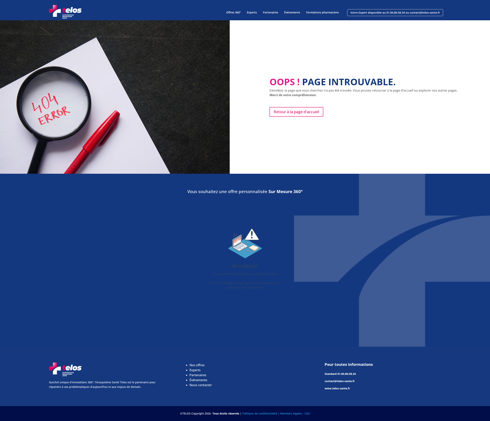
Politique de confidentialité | (261, 413)
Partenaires (270, 12)
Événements (292, 12)
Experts (252, 12)
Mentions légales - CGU (295, 413)
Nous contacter (200, 385)
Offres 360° (233, 12)
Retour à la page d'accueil (296, 111)
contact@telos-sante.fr (340, 381)
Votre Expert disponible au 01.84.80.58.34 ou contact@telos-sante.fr (395, 12)
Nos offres (197, 365)
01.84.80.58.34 (346, 374)
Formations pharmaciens (322, 12)
